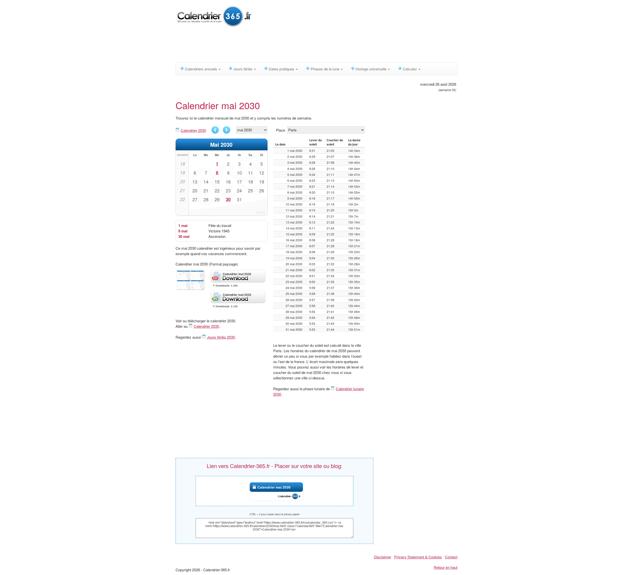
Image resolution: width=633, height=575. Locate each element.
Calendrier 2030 (193, 130)
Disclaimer (382, 556)
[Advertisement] (295, 46)
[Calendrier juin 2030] (226, 130)
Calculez (410, 68)
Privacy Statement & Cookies (418, 556)
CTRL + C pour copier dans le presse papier (274, 514)
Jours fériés (243, 68)
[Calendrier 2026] (214, 15)
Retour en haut (445, 567)
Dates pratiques (282, 68)
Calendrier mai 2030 (274, 487)
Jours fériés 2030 (221, 337)
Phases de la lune (325, 68)
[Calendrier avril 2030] (215, 130)
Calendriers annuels (201, 68)
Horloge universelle (371, 68)
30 (228, 199)
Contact (451, 556)
